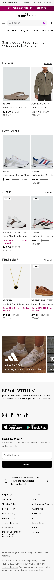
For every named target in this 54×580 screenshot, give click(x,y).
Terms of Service (10, 523)
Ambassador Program (42, 504)
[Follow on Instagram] (4, 416)
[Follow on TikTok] (26, 416)
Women (35, 30)
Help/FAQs (7, 494)
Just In (5, 30)
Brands (14, 30)
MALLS (26, 2)
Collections (37, 513)
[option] (17, 95)
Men (43, 30)
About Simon (38, 518)
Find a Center (38, 523)
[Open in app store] (13, 429)
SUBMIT (27, 464)
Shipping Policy (9, 504)
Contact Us (7, 499)
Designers (24, 30)
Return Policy (8, 508)
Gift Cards (37, 527)
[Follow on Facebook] (11, 416)
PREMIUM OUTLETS (42, 2)
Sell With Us (37, 532)
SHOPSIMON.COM (10, 2)
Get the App (37, 508)
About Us (36, 494)
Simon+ (35, 499)
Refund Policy (8, 513)
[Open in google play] (36, 429)
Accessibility (7, 527)
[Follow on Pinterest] (19, 416)
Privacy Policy (8, 518)
